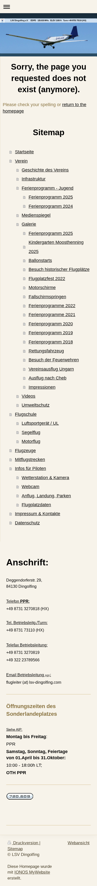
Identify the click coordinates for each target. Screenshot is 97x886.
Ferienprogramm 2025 (51, 197)
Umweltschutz (35, 405)
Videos (28, 396)
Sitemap (15, 848)
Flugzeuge (25, 450)
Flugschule (26, 414)
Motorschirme (42, 287)
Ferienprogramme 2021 (52, 314)
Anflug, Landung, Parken (46, 495)
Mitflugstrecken (30, 459)
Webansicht (79, 843)
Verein (21, 161)
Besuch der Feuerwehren (54, 359)
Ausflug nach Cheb (47, 378)
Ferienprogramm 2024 (51, 206)
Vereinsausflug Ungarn (51, 369)
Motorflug (31, 441)
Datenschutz (27, 522)
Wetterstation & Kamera (45, 477)
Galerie (29, 224)
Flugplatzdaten (36, 504)
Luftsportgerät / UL (40, 423)
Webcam (30, 486)
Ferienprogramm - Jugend (47, 188)
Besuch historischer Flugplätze (59, 269)
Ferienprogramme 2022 (52, 305)
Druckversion (25, 843)
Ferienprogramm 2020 (51, 323)
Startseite (24, 151)
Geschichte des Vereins (45, 170)
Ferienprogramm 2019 (51, 332)
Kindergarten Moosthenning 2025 (56, 247)
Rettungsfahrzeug (46, 350)
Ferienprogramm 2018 (51, 341)
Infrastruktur (34, 178)
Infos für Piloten (30, 468)
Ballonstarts (40, 260)
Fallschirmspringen (47, 296)
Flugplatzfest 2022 (47, 278)
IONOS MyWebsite (32, 872)
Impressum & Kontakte (37, 513)
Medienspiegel (36, 215)
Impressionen (42, 387)
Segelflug (31, 432)
